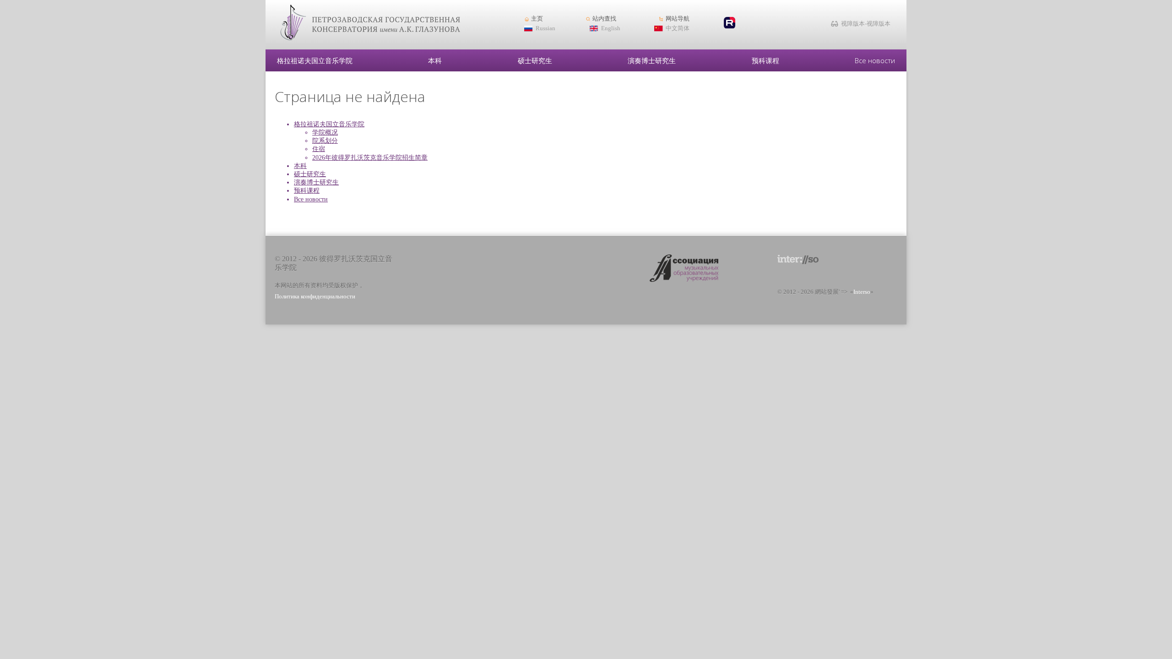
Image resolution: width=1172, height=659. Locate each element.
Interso (861, 292)
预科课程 (765, 60)
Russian (545, 28)
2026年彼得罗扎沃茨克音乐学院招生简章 (370, 157)
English (610, 28)
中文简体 (677, 28)
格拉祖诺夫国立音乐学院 (315, 60)
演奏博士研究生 (652, 60)
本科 (435, 60)
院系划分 (325, 140)
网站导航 (677, 19)
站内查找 (604, 19)
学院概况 (325, 132)
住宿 (318, 149)
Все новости (875, 60)
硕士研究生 (535, 60)
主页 (537, 19)
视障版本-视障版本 (865, 23)
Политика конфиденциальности (315, 296)
